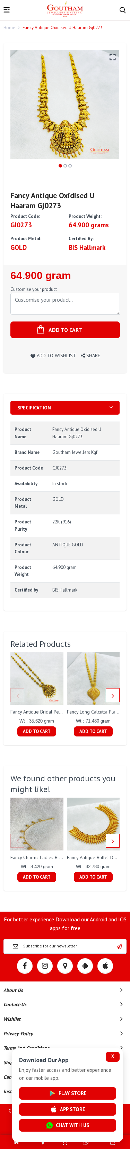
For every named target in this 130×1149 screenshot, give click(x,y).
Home (9, 28)
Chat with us (72, 1125)
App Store (72, 1109)
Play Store (73, 1093)
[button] (60, 166)
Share (92, 355)
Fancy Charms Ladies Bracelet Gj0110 (49, 857)
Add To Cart (37, 731)
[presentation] (17, 695)
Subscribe (119, 946)
